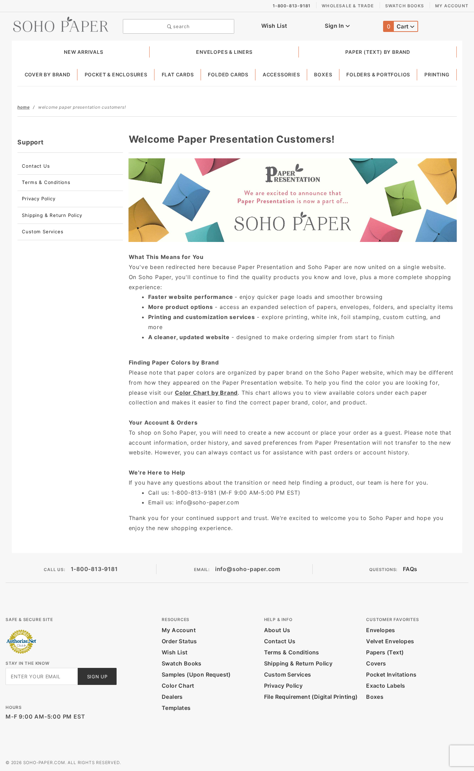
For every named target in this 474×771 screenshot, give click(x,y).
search (181, 26)
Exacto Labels (385, 685)
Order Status (179, 641)
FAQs (410, 568)
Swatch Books (404, 5)
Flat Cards (178, 74)
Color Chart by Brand (206, 392)
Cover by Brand (47, 74)
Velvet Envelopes (390, 641)
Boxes (323, 74)
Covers (376, 663)
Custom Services (42, 231)
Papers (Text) (385, 652)
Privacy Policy (38, 198)
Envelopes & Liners (224, 52)
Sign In (335, 25)
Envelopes (380, 630)
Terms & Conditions (46, 182)
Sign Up (97, 676)
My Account (451, 5)
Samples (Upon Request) (196, 674)
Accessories (281, 74)
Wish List (274, 25)
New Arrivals (83, 52)
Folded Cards (228, 74)
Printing (436, 74)
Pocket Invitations (391, 674)
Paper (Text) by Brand (377, 52)
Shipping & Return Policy (52, 215)
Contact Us (36, 166)
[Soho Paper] (60, 23)
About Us (277, 630)
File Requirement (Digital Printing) (311, 696)
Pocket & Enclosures (116, 74)
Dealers (172, 696)
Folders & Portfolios (378, 74)
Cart (398, 26)
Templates (176, 707)
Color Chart (178, 685)
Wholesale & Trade (348, 5)
